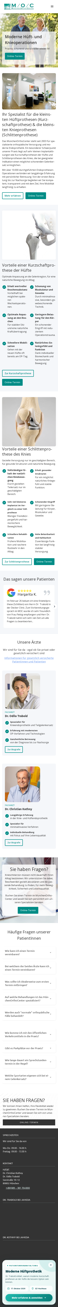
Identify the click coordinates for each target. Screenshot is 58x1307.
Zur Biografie (13, 749)
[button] (54, 606)
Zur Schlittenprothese (17, 561)
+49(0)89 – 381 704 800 (18, 1188)
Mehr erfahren (13, 195)
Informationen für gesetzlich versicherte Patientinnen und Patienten (29, 659)
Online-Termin (15, 56)
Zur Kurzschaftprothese (18, 373)
